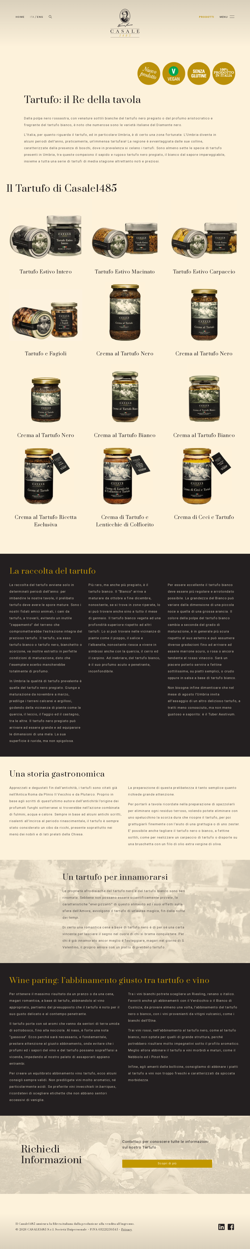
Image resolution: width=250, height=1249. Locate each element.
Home (20, 16)
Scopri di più (167, 1163)
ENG (40, 16)
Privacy (126, 1229)
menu (224, 17)
